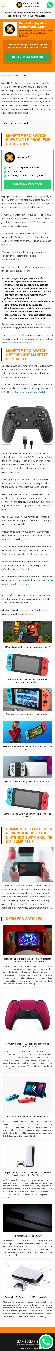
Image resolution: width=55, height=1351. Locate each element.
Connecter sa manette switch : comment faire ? (26, 554)
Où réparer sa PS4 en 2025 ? (27, 1235)
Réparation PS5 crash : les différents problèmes (27, 1297)
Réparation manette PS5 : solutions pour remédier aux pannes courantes (27, 1045)
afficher (22, 123)
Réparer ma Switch (27, 57)
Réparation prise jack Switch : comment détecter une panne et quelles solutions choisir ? (27, 960)
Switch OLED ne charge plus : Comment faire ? (27, 781)
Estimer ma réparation (27, 184)
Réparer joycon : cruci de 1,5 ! (17, 342)
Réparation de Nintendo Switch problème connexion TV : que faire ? (27, 680)
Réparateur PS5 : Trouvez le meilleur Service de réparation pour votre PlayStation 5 (28, 1173)
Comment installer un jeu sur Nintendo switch (27, 714)
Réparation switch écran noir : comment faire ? (27, 647)
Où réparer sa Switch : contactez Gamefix (27, 1116)
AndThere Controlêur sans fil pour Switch (25, 392)
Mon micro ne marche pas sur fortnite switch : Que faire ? (27, 748)
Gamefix (14, 259)
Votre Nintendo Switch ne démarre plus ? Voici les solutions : (27, 815)
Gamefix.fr (41, 15)
